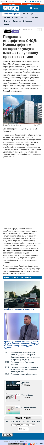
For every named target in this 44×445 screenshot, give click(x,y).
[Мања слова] (38, 29)
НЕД (38, 421)
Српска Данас (27, 395)
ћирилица (12, 1)
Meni (35, 8)
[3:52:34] (12, 409)
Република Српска (11, 14)
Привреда (34, 17)
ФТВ (41, 443)
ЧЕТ (23, 421)
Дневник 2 (25, 383)
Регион (7, 17)
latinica (4, 1)
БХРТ (37, 443)
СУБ (33, 421)
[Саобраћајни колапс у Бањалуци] (22, 293)
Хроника (23, 17)
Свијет (15, 17)
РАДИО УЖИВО (31, 4)
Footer (9, 435)
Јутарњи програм (28, 407)
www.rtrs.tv (24, 441)
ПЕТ (28, 421)
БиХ (23, 14)
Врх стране (14, 444)
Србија (30, 14)
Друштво (17, 21)
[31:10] (12, 385)
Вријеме (7, 25)
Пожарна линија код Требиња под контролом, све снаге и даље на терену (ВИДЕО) (21, 369)
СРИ (18, 421)
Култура (7, 21)
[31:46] (12, 397)
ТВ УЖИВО (11, 4)
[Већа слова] (40, 29)
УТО (12, 421)
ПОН (7, 421)
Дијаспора (27, 21)
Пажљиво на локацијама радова (21, 374)
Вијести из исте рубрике (17, 277)
